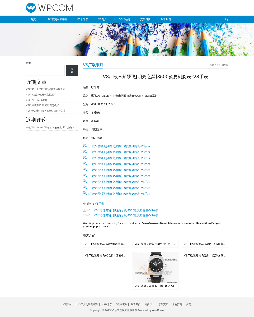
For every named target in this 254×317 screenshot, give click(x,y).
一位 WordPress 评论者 (38, 127)
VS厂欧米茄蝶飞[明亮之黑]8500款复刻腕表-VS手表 (126, 210)
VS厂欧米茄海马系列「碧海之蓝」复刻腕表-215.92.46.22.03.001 (205, 255)
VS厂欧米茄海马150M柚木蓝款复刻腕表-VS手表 (106, 244)
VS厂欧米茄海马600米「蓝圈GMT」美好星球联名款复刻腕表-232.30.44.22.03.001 (106, 255)
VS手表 (99, 203)
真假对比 (145, 19)
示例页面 (163, 304)
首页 (33, 19)
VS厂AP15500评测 (36, 99)
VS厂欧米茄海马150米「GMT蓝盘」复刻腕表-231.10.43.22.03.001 (205, 244)
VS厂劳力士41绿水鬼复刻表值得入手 (46, 110)
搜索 (28, 63)
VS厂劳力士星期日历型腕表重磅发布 (45, 89)
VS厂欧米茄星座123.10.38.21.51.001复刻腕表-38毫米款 (155, 286)
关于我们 (166, 19)
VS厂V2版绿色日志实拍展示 (41, 94)
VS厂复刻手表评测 (56, 19)
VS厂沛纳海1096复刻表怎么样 (42, 105)
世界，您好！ (67, 127)
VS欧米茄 (82, 19)
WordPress (158, 310)
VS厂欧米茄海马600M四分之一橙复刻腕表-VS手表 (155, 244)
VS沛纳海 (124, 19)
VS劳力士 (103, 19)
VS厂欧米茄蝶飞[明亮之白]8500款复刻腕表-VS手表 (126, 215)
